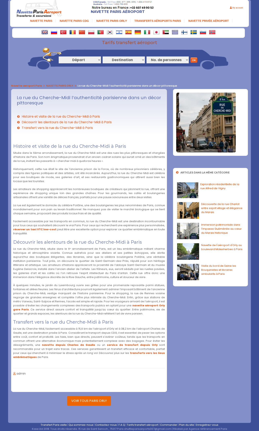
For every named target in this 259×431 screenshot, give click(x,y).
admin (21, 374)
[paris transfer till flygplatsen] (193, 32)
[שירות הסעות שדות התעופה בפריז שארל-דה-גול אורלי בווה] (119, 32)
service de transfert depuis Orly (132, 345)
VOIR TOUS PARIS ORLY (89, 400)
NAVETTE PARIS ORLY (111, 20)
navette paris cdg (74, 20)
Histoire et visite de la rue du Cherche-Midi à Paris (61, 116)
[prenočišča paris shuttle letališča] (203, 32)
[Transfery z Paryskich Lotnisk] (91, 32)
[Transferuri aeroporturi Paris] (72, 32)
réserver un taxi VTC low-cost (34, 229)
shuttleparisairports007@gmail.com (147, 429)
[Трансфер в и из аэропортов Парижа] (54, 32)
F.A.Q (122, 425)
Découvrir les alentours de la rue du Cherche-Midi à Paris (67, 122)
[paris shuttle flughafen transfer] (138, 32)
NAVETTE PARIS (41, 20)
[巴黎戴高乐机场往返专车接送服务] (82, 32)
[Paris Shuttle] (44, 32)
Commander (168, 425)
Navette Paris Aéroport (118, 12)
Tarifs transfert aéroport (142, 425)
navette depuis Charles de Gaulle (68, 345)
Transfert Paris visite (54, 425)
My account (237, 7)
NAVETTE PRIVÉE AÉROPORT (208, 20)
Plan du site (186, 425)
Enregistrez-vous (207, 425)
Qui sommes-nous (81, 425)
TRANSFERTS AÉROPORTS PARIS (157, 20)
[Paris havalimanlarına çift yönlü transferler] (63, 32)
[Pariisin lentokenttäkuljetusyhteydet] (184, 32)
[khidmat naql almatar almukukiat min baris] (165, 32)
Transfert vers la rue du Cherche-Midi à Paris (57, 127)
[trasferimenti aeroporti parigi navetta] (147, 32)
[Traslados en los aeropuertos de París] (128, 32)
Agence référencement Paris (208, 429)
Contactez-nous (106, 425)
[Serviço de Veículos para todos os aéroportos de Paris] (100, 32)
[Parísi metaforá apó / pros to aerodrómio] (175, 32)
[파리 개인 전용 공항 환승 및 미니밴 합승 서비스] (110, 32)
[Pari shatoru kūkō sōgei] (156, 32)
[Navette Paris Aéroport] (39, 9)
